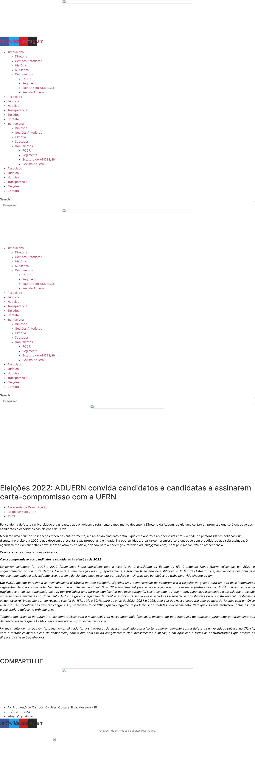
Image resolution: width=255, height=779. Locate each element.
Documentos (24, 74)
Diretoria (21, 56)
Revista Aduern (33, 92)
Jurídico (13, 101)
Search (5, 199)
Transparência (17, 110)
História (20, 65)
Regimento (30, 83)
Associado (14, 97)
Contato (13, 119)
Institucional (15, 52)
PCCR (26, 79)
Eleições (13, 114)
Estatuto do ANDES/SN (38, 88)
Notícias (13, 105)
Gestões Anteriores (28, 61)
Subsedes (22, 70)
